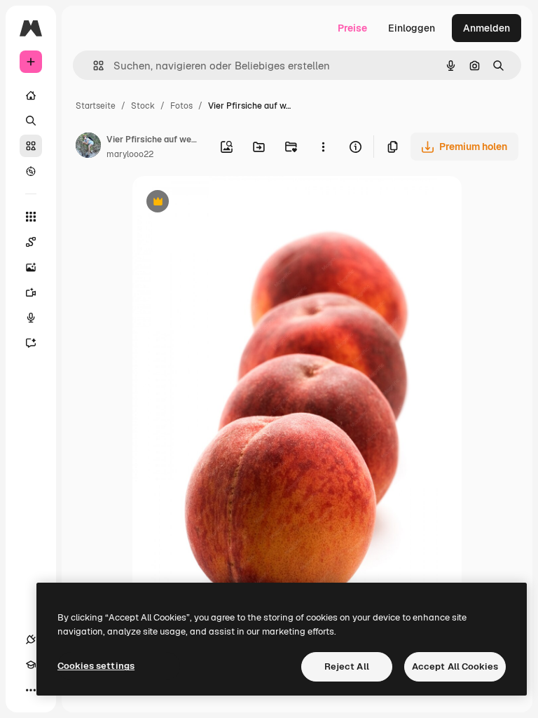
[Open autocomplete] (93, 65)
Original (222, 203)
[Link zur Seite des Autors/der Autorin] (88, 147)
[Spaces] (31, 242)
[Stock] (31, 146)
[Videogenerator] (31, 292)
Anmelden (486, 28)
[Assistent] (31, 343)
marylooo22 (129, 154)
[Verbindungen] (31, 639)
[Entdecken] (31, 171)
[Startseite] (31, 95)
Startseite (96, 105)
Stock (143, 105)
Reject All (346, 666)
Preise (352, 28)
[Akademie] (31, 664)
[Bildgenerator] (31, 267)
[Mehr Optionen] (323, 147)
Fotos (181, 105)
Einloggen (411, 28)
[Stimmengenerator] (31, 317)
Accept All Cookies (455, 666)
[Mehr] (31, 690)
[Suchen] (31, 120)
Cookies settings (95, 666)
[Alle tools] (31, 216)
